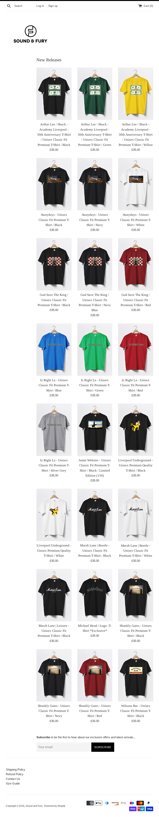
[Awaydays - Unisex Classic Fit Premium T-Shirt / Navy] (94, 184)
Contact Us (13, 778)
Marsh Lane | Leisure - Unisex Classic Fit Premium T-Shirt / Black (54, 631)
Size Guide (13, 783)
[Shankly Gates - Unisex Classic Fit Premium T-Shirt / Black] (135, 595)
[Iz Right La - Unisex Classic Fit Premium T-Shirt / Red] (135, 349)
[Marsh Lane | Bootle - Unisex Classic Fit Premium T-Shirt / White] (135, 515)
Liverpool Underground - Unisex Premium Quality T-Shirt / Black (135, 465)
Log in (40, 5)
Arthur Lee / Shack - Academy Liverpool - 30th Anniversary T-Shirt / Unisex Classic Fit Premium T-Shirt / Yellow (136, 134)
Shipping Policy (15, 769)
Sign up (53, 5)
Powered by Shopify (54, 806)
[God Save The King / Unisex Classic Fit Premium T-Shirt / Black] (54, 264)
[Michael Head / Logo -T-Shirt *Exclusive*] (94, 595)
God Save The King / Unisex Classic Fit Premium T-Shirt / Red (136, 300)
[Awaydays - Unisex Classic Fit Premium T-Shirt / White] (135, 184)
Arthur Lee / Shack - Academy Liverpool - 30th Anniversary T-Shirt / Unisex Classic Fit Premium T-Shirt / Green (95, 134)
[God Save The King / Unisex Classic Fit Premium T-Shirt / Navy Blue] (94, 264)
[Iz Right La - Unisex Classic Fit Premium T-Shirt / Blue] (54, 349)
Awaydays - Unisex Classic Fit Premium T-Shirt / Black (54, 220)
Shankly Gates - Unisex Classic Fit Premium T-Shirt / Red (95, 711)
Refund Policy (14, 774)
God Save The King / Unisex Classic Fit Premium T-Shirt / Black (54, 300)
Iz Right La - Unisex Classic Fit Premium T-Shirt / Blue (54, 385)
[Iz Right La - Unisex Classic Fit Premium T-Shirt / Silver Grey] (54, 429)
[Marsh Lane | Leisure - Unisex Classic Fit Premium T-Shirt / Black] (54, 595)
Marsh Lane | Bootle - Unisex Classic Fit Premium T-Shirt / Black (94, 551)
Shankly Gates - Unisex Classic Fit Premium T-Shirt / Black (136, 631)
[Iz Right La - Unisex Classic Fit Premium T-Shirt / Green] (94, 349)
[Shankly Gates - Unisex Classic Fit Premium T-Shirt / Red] (94, 675)
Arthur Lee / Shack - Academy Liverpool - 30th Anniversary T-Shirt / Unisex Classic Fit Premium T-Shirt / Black (54, 134)
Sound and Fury (34, 806)
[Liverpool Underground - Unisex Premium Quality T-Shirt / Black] (135, 429)
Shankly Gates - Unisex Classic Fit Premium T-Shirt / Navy (54, 711)
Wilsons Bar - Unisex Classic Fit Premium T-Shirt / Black (135, 711)
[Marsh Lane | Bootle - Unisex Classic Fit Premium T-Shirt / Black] (94, 515)
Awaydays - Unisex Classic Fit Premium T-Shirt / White (135, 220)
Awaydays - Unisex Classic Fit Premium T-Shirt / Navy (94, 220)
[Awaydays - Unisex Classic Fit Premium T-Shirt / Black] (54, 184)
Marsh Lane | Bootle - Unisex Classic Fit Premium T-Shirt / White (135, 551)
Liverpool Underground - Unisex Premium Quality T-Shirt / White (54, 551)
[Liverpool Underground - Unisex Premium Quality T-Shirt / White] (54, 515)
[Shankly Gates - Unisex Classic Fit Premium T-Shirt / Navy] (54, 675)
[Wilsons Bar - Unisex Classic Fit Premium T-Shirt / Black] (135, 675)
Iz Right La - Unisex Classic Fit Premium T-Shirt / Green (94, 385)
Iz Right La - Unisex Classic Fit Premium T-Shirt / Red (135, 385)
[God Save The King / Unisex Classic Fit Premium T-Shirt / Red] (135, 264)
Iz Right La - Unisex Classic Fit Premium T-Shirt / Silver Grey (54, 465)
